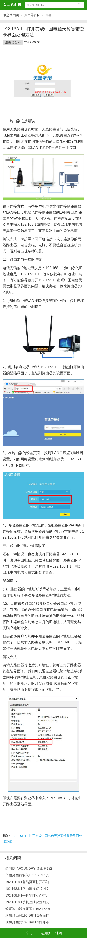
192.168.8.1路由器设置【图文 (27, 888)
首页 (28, 933)
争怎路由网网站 (12, 5)
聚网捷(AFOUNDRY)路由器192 (28, 868)
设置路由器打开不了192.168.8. (28, 909)
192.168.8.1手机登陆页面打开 (27, 895)
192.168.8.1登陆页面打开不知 (27, 882)
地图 (58, 933)
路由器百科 (32, 15)
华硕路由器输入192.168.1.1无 (27, 875)
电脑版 (45, 933)
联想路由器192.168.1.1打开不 (27, 922)
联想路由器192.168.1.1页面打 (27, 915)
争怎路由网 (11, 15)
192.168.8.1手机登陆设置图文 (27, 902)
